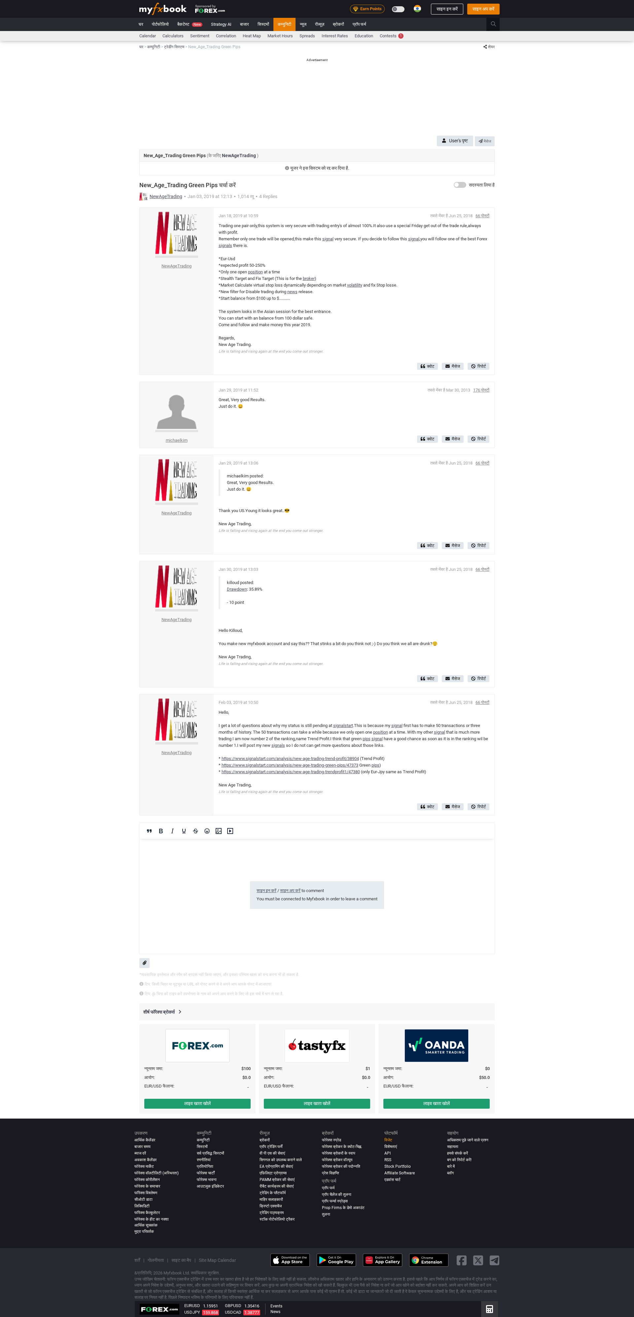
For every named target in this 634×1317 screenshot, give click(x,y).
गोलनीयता (156, 1260)
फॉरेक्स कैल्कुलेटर (147, 1212)
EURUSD (192, 1305)
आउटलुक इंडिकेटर (210, 1186)
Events (276, 1306)
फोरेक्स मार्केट (144, 1166)
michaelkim (177, 440)
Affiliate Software (399, 1173)
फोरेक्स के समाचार (147, 1186)
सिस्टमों (263, 24)
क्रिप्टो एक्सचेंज (271, 1206)
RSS (387, 1160)
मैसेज (487, 141)
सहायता (452, 1146)
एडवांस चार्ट (392, 1179)
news (292, 291)
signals (225, 245)
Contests (391, 35)
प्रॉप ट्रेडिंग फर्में (271, 1146)
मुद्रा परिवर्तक (144, 1231)
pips (366, 738)
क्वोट (430, 366)
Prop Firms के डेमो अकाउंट (343, 1207)
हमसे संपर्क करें (457, 1153)
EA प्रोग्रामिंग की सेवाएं (276, 1166)
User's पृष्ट (458, 140)
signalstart (343, 725)
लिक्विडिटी (142, 1206)
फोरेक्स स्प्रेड (331, 1140)
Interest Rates (335, 35)
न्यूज (303, 24)
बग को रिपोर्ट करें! (459, 1160)
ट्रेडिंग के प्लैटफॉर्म (273, 1193)
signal (328, 238)
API (387, 1153)
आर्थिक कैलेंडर (144, 1140)
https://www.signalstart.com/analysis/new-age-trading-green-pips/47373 (290, 765)
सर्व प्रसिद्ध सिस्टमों (210, 1153)
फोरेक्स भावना (207, 1179)
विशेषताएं (390, 1146)
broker (309, 278)
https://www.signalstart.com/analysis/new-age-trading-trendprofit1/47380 (291, 771)
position (255, 271)
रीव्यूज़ (319, 24)
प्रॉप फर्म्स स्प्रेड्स (335, 1201)
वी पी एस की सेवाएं (272, 1153)
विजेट (388, 1140)
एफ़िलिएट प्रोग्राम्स (273, 1173)
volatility (354, 285)
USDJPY (192, 1312)
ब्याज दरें (140, 1153)
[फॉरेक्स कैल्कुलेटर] (489, 1309)
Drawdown (237, 589)
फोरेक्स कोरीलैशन (147, 1179)
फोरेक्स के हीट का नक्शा (151, 1219)
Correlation (226, 35)
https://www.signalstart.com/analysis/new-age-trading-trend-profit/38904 (290, 758)
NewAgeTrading (239, 155)
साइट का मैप (181, 1260)
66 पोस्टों (482, 215)
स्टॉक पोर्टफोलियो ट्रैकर (277, 1219)
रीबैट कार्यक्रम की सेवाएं (277, 1186)
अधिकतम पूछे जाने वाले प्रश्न (467, 1140)
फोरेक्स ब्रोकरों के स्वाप (338, 1153)
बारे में (451, 1166)
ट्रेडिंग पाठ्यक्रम (272, 1212)
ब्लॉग (450, 1173)
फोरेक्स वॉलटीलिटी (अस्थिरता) (156, 1173)
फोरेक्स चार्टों (206, 1173)
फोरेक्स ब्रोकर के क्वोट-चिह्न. (342, 1146)
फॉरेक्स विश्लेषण (145, 1193)
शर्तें (137, 1260)
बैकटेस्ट (189, 24)
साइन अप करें (483, 9)
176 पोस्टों (481, 390)
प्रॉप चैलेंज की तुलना (336, 1194)
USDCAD (233, 1312)
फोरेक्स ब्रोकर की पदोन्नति (341, 1166)
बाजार (244, 24)
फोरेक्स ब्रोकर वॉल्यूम (337, 1160)
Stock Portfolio (397, 1166)
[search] (497, 24)
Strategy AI (221, 24)
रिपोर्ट (481, 366)
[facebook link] (462, 1260)
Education (364, 35)
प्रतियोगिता (205, 1166)
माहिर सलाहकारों (271, 1199)
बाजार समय (142, 1146)
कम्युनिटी (284, 24)
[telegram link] (495, 1260)
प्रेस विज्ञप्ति (330, 1173)
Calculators (173, 35)
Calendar (147, 35)
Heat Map (252, 35)
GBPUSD (233, 1305)
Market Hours (280, 35)
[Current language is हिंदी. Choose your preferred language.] (417, 9)
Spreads (307, 35)
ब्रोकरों (338, 24)
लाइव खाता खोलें (197, 1103)
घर (141, 24)
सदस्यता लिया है (482, 185)
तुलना (326, 1214)
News (275, 1311)
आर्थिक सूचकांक (146, 1225)
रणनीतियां (204, 1160)
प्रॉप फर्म (359, 24)
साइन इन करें (447, 9)
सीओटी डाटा (143, 1199)
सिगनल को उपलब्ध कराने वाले (281, 1160)
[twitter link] (478, 1260)
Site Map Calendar (217, 1260)
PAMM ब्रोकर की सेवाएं (277, 1179)
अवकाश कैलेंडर (145, 1160)
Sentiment (199, 35)
